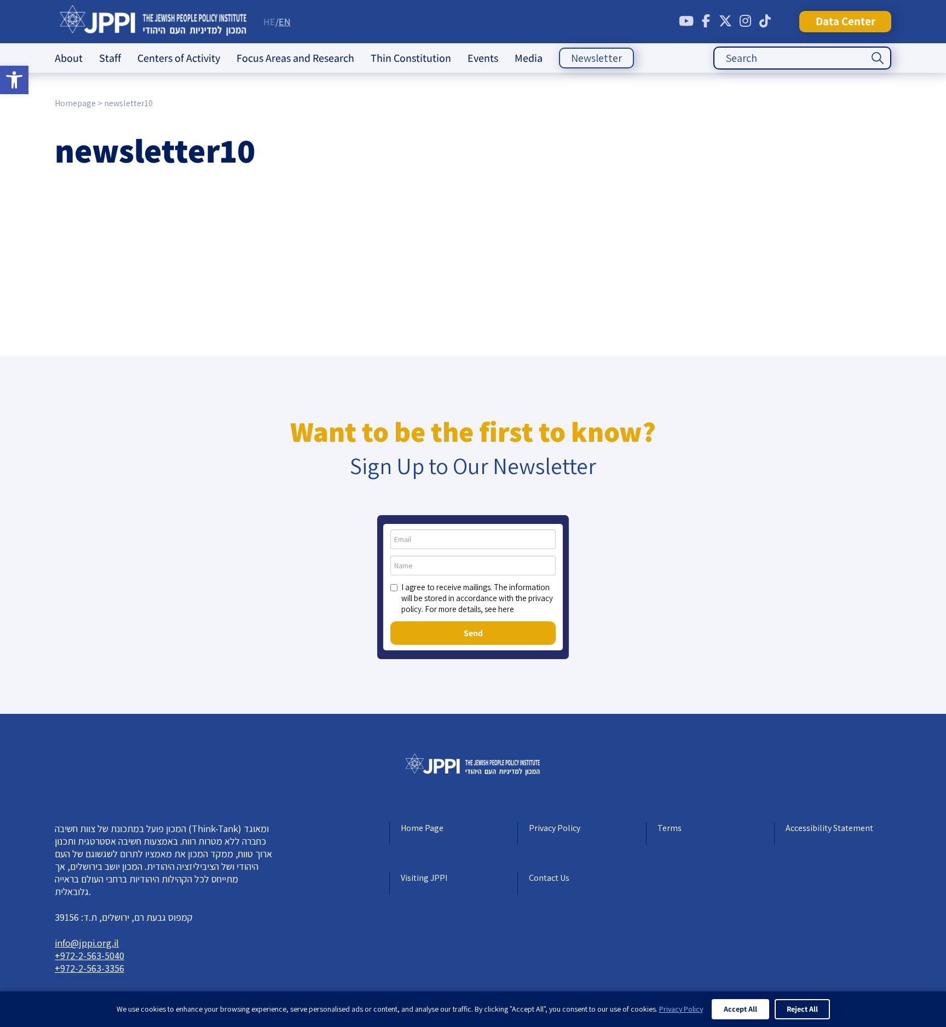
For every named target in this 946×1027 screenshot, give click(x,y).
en (285, 21)
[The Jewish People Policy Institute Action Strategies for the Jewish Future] (153, 21)
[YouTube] (686, 21)
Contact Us (549, 878)
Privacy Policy (554, 828)
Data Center (845, 21)
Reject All (802, 1009)
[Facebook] (705, 21)
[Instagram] (745, 21)
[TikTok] (765, 21)
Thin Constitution (411, 58)
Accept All (740, 1009)
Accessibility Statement (829, 828)
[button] (14, 80)
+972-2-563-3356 (89, 968)
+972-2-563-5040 (89, 955)
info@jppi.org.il (87, 943)
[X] (725, 21)
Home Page (422, 828)
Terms (669, 828)
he (269, 21)
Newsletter (596, 58)
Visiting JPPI (424, 878)
